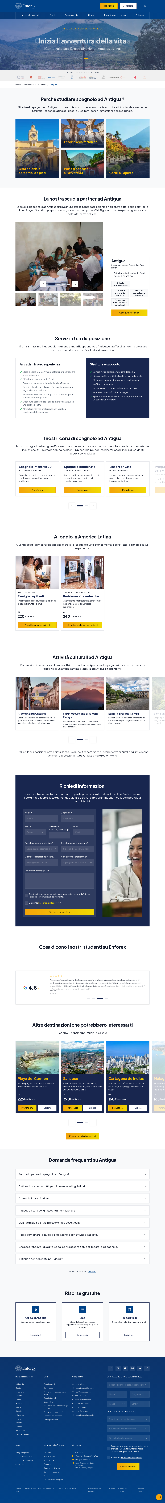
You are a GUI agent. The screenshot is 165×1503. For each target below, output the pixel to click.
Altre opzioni (20, 1464)
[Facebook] (110, 1368)
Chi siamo (140, 15)
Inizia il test (129, 1335)
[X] (118, 1368)
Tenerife (18, 1423)
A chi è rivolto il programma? (74, 856)
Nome (28, 812)
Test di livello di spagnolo (53, 1480)
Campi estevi (49, 1388)
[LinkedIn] (139, 1368)
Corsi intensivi (49, 1384)
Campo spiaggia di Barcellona (83, 1388)
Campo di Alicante (79, 1384)
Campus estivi (71, 15)
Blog (46, 1476)
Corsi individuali (50, 1398)
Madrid (18, 1388)
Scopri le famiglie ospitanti (37, 625)
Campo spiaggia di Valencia (83, 1415)
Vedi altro (92, 1271)
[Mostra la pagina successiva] (75, 284)
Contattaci (128, 5)
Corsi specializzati (51, 1420)
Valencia (18, 1427)
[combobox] (146, 6)
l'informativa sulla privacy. (49, 903)
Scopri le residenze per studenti (82, 625)
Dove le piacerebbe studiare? (39, 843)
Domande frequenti (51, 1472)
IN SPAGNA (19, 1384)
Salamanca (19, 1415)
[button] (82, 1174)
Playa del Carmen (22, 1434)
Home (18, 84)
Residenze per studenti (24, 1456)
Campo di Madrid (79, 1396)
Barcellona (19, 1392)
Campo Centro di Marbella (82, 1400)
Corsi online (48, 1402)
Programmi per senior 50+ (54, 1412)
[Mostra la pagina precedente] (43, 284)
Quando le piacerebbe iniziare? (39, 856)
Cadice (18, 1400)
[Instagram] (132, 1368)
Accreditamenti (50, 1460)
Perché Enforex (50, 1456)
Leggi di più (35, 1335)
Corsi (52, 15)
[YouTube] (125, 1368)
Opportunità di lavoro (52, 1468)
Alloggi (91, 15)
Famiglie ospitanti (22, 1453)
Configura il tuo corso (129, 312)
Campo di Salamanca (80, 1411)
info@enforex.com (82, 1460)
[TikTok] (147, 1368)
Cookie (112, 1489)
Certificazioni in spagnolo (54, 1416)
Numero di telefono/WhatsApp (59, 828)
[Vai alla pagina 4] (68, 284)
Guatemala (41, 84)
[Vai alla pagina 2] (82, 59)
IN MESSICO (20, 1430)
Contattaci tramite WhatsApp (86, 1456)
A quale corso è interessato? (74, 843)
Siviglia (18, 1419)
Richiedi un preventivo (59, 912)
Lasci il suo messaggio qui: (37, 870)
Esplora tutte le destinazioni (82, 1136)
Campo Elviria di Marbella (81, 1403)
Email (75, 826)
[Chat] (159, 1497)
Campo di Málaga (79, 1407)
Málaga (18, 1407)
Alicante (18, 1396)
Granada (18, 1403)
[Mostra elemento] (25, 299)
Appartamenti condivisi (24, 1460)
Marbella (18, 1411)
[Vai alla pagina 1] (77, 59)
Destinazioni (29, 84)
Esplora (47, 1107)
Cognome (66, 812)
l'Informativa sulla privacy (131, 1457)
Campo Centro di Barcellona (83, 1392)
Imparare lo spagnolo (30, 15)
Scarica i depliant (128, 1466)
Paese (28, 826)
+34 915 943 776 (81, 1452)
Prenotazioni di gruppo (115, 15)
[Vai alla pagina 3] (87, 59)
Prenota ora (108, 5)
